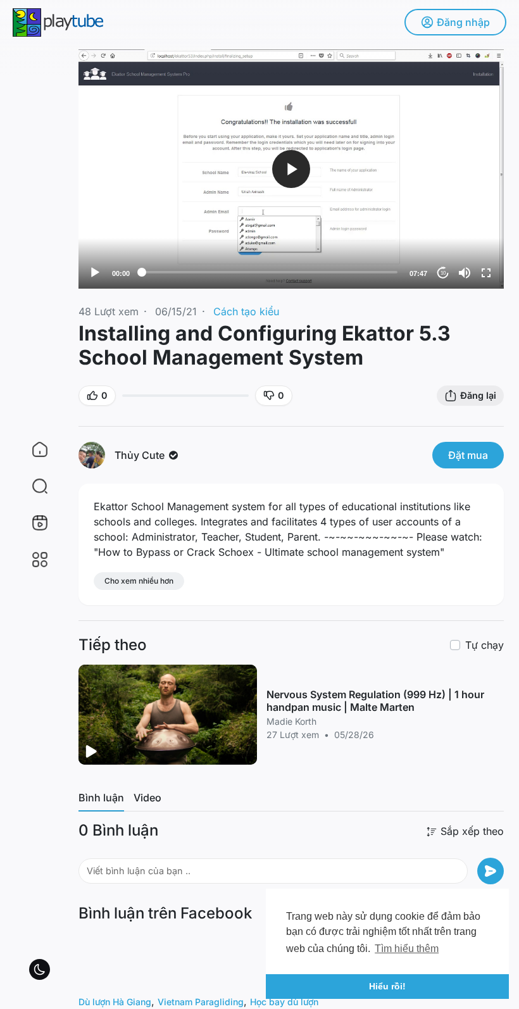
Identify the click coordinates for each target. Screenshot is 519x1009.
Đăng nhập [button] (463, 22)
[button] (31, 486)
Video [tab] (147, 797)
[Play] (95, 272)
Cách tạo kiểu (246, 311)
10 (443, 273)
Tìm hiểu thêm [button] (407, 948)
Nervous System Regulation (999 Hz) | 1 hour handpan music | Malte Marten (375, 700)
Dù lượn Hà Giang (114, 1001)
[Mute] (464, 272)
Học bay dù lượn (284, 1001)
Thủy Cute (141, 455)
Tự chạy (484, 645)
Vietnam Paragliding (201, 1001)
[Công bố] (490, 871)
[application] (291, 169)
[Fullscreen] (486, 272)
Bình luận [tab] (101, 797)
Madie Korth (291, 721)
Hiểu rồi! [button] (387, 986)
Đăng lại (478, 395)
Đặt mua (468, 455)
